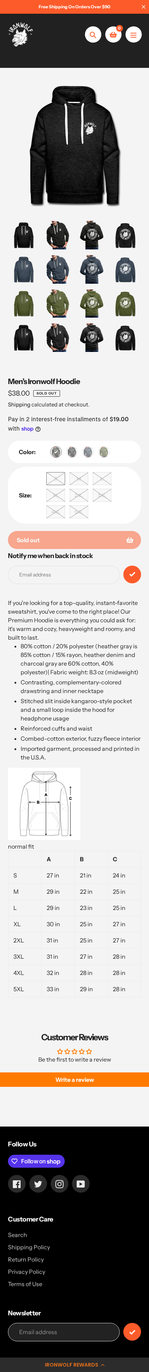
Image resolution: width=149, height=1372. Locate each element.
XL (56, 495)
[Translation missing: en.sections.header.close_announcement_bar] (143, 6)
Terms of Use (25, 1284)
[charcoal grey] (56, 452)
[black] (72, 452)
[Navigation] (133, 34)
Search (17, 1234)
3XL (102, 495)
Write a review (74, 1079)
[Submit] (132, 1332)
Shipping (19, 404)
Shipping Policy (29, 1247)
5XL (78, 512)
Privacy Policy (26, 1271)
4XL (55, 512)
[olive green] (104, 452)
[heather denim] (88, 452)
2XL (78, 495)
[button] (74, 1365)
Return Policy (26, 1259)
